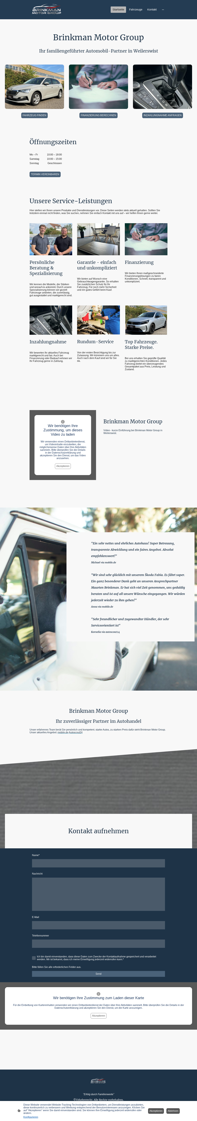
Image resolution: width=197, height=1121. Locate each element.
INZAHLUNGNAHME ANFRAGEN (163, 115)
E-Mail (35, 917)
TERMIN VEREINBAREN (45, 174)
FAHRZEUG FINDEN (34, 115)
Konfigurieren (30, 1117)
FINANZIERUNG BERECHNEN (98, 115)
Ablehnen (173, 1111)
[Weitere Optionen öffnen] (163, 9)
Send (98, 973)
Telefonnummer (40, 935)
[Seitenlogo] (47, 9)
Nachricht (37, 873)
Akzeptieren (62, 466)
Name (36, 855)
